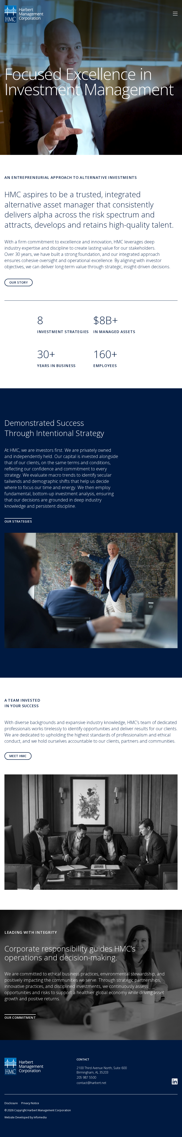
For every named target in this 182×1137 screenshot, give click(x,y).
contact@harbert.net (91, 1083)
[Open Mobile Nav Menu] (175, 13)
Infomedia (40, 1117)
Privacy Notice (30, 1103)
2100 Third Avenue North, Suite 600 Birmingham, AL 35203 (102, 1070)
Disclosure (11, 1103)
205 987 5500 (86, 1077)
